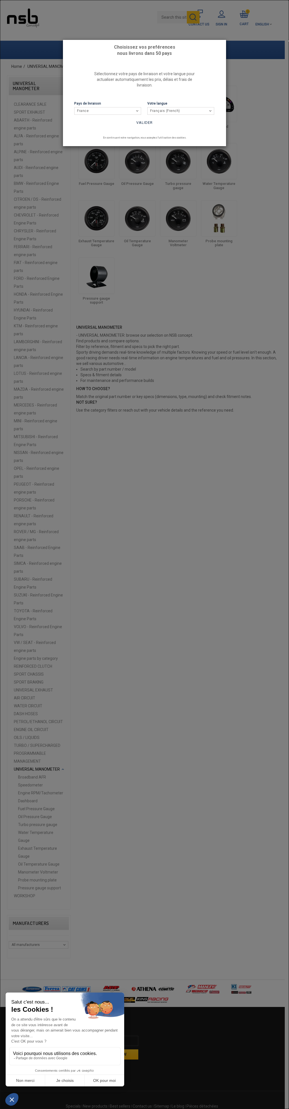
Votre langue (157, 103)
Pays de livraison (87, 103)
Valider (144, 122)
